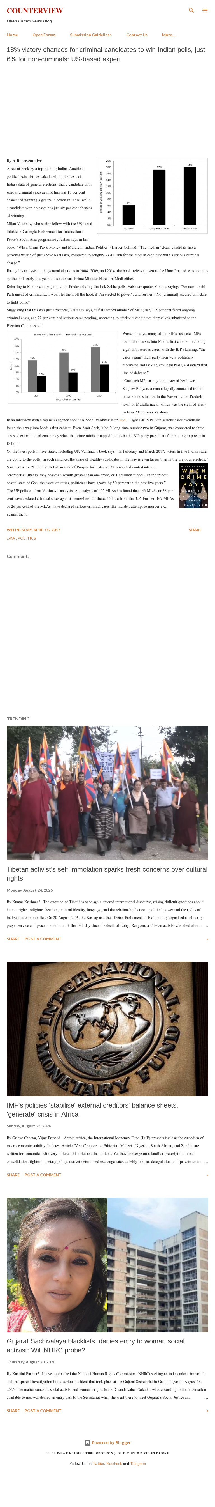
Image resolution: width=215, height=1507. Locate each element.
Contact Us (137, 34)
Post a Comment (43, 938)
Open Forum (43, 34)
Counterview (35, 10)
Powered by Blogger (111, 1442)
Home (12, 34)
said (122, 419)
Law (11, 538)
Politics (27, 538)
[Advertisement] (107, 108)
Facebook (114, 1463)
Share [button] (195, 529)
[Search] (191, 10)
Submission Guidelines (91, 34)
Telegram (138, 1463)
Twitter (98, 1463)
